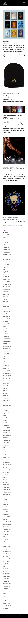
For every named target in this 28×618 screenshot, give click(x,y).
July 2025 (5, 267)
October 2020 (6, 408)
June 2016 (5, 536)
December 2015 (7, 551)
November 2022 (7, 346)
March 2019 (6, 455)
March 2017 (6, 514)
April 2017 (5, 512)
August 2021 (6, 383)
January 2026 (6, 252)
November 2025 (7, 257)
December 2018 (7, 462)
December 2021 (7, 373)
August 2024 (6, 294)
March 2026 (6, 247)
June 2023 (5, 329)
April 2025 (5, 274)
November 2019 (7, 435)
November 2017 (7, 494)
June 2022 (5, 358)
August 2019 (6, 442)
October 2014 (6, 586)
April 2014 (5, 598)
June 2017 (5, 507)
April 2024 (5, 304)
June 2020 (5, 418)
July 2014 (5, 593)
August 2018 (6, 472)
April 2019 (5, 452)
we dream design (19, 615)
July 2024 (5, 296)
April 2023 (5, 333)
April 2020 (5, 423)
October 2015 (6, 556)
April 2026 (5, 244)
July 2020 (5, 415)
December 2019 (7, 432)
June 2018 (5, 477)
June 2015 (5, 566)
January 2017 (6, 519)
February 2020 (6, 427)
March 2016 (6, 544)
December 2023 (7, 314)
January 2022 (6, 371)
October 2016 (6, 526)
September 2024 (7, 291)
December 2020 (7, 403)
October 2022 (6, 348)
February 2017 (6, 517)
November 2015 (7, 554)
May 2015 (5, 568)
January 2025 (6, 281)
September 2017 (7, 499)
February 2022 (6, 368)
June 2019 (5, 447)
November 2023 (7, 316)
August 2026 (6, 234)
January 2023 (6, 341)
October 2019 (6, 437)
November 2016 (7, 524)
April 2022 (5, 363)
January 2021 (6, 400)
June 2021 (5, 388)
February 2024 (6, 309)
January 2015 (6, 578)
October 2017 (6, 497)
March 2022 (6, 366)
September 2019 (7, 440)
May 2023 (5, 331)
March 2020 (6, 425)
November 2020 (7, 405)
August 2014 (6, 591)
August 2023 (6, 324)
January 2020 (6, 430)
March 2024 (6, 306)
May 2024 (5, 301)
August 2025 (6, 264)
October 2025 (6, 259)
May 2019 (5, 450)
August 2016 (6, 531)
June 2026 (5, 239)
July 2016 (5, 534)
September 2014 (7, 588)
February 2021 (6, 398)
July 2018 (5, 474)
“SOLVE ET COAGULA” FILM (10, 167)
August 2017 (6, 502)
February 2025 (6, 279)
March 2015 (6, 573)
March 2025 (6, 277)
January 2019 (6, 460)
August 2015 (6, 561)
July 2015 (5, 564)
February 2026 (6, 249)
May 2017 (5, 509)
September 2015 (7, 559)
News (18, 43)
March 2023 (6, 336)
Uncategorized (20, 168)
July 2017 (5, 504)
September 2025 (7, 262)
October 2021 (6, 378)
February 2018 (6, 487)
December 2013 (7, 606)
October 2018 (6, 467)
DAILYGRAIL (6, 41)
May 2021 (5, 390)
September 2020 (7, 410)
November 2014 (7, 583)
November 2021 (7, 376)
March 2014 (6, 601)
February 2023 (6, 338)
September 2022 (7, 351)
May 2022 (5, 361)
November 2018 (7, 465)
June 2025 (5, 269)
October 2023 (6, 319)
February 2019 (6, 457)
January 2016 (6, 549)
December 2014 (7, 581)
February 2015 (6, 576)
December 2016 (7, 521)
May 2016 (5, 539)
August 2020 (6, 413)
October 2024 (6, 289)
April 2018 (5, 482)
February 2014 (6, 603)
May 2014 (5, 596)
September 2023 (7, 321)
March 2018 (6, 484)
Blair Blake (6, 43)
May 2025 (5, 272)
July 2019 (5, 445)
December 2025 (7, 254)
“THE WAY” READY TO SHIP (10, 218)
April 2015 (5, 571)
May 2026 (5, 242)
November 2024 (7, 286)
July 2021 (5, 385)
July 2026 (5, 237)
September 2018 (7, 470)
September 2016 (7, 529)
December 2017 (7, 492)
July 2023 (5, 326)
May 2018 (5, 479)
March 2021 (6, 395)
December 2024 (7, 284)
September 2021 (7, 380)
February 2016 (6, 546)
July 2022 (5, 356)
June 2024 (5, 299)
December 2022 (7, 343)
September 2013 (7, 608)
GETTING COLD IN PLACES (10, 92)
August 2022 (6, 353)
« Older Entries (6, 230)
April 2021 (5, 393)
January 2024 (6, 311)
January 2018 (6, 489)
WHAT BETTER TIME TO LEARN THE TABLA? (12, 116)
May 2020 (5, 420)
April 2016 (5, 541)
